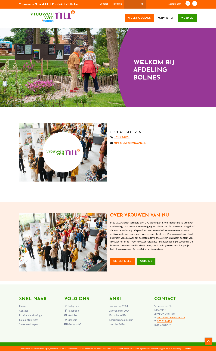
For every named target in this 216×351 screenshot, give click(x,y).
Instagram (73, 305)
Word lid (187, 18)
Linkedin (72, 319)
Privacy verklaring (173, 349)
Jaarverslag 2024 (118, 305)
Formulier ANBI (118, 315)
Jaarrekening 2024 (119, 310)
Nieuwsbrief (74, 324)
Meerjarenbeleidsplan (121, 319)
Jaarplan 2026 (117, 324)
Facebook (73, 310)
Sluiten (188, 349)
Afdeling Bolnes (139, 18)
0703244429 (122, 137)
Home (22, 305)
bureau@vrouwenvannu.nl (130, 142)
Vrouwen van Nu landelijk (34, 3)
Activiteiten (166, 18)
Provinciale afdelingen (31, 315)
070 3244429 (164, 321)
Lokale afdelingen (28, 319)
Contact (104, 3)
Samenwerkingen (28, 324)
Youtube (72, 315)
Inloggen (117, 3)
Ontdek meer (122, 261)
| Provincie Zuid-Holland (64, 3)
